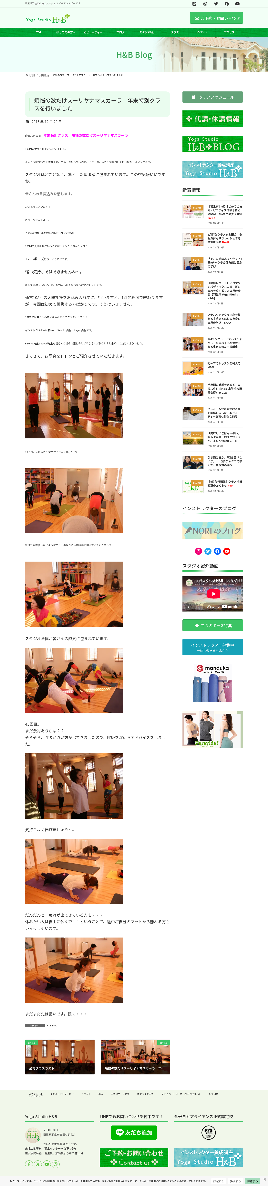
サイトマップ (36, 1096)
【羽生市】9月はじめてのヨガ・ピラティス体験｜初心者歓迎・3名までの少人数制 (225, 212)
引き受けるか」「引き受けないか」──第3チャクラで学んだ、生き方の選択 (225, 461)
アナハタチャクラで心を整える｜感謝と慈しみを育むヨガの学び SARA (224, 318)
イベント (86, 1093)
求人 (100, 1093)
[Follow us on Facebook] (29, 1164)
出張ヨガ (213, 1093)
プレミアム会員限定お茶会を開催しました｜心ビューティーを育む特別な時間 (224, 413)
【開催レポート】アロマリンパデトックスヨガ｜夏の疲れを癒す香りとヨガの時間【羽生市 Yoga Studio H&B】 (224, 290)
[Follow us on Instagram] (56, 1164)
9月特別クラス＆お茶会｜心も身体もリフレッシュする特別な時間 (225, 238)
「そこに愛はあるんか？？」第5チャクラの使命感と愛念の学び (225, 262)
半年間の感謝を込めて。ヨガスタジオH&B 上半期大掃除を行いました (225, 388)
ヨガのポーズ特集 (120, 1093)
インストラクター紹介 (62, 1093)
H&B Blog (52, 1025)
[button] (212, 97)
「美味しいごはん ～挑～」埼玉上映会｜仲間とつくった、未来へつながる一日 (224, 437)
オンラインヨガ (145, 1093)
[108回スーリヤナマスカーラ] (74, 437)
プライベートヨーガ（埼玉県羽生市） (181, 1093)
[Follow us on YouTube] (47, 1164)
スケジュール (36, 1093)
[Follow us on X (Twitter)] (38, 1164)
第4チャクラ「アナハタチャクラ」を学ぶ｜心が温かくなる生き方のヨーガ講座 (225, 343)
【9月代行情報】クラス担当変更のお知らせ (225, 484)
